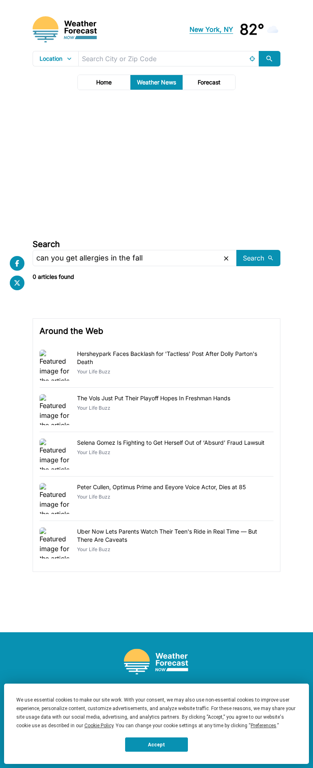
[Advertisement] (156, 163)
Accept (156, 745)
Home (104, 82)
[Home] (156, 662)
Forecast (209, 82)
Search (46, 244)
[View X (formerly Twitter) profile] (17, 283)
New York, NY (211, 29)
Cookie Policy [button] (98, 725)
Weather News (156, 82)
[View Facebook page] (17, 263)
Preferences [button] (263, 725)
